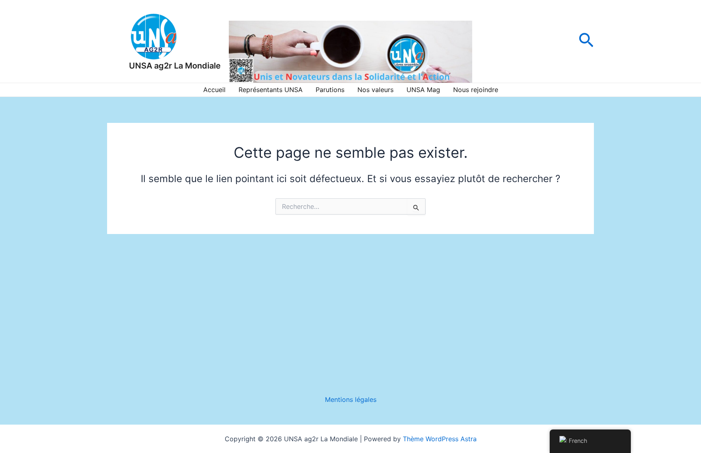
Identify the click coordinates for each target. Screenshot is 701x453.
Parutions (330, 90)
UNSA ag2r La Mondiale (175, 66)
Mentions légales (350, 399)
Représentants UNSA (271, 90)
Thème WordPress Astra (440, 439)
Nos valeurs (375, 90)
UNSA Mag (423, 90)
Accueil (214, 90)
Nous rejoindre (475, 90)
